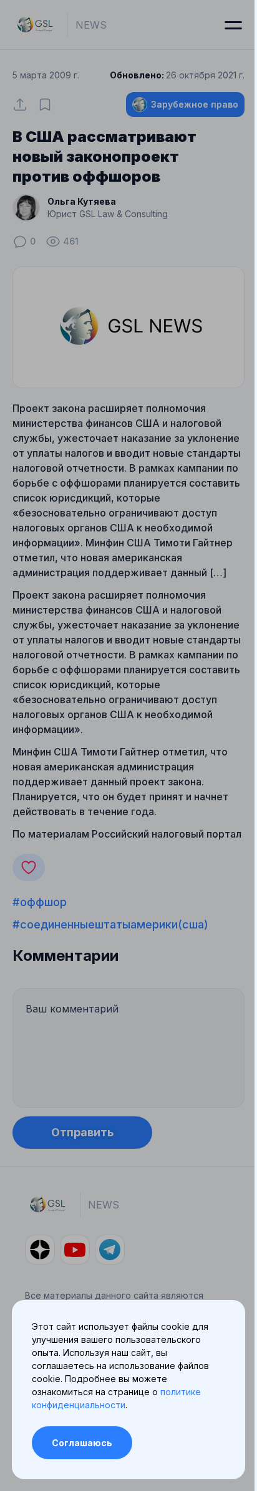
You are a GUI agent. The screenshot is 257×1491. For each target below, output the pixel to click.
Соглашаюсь (82, 1442)
